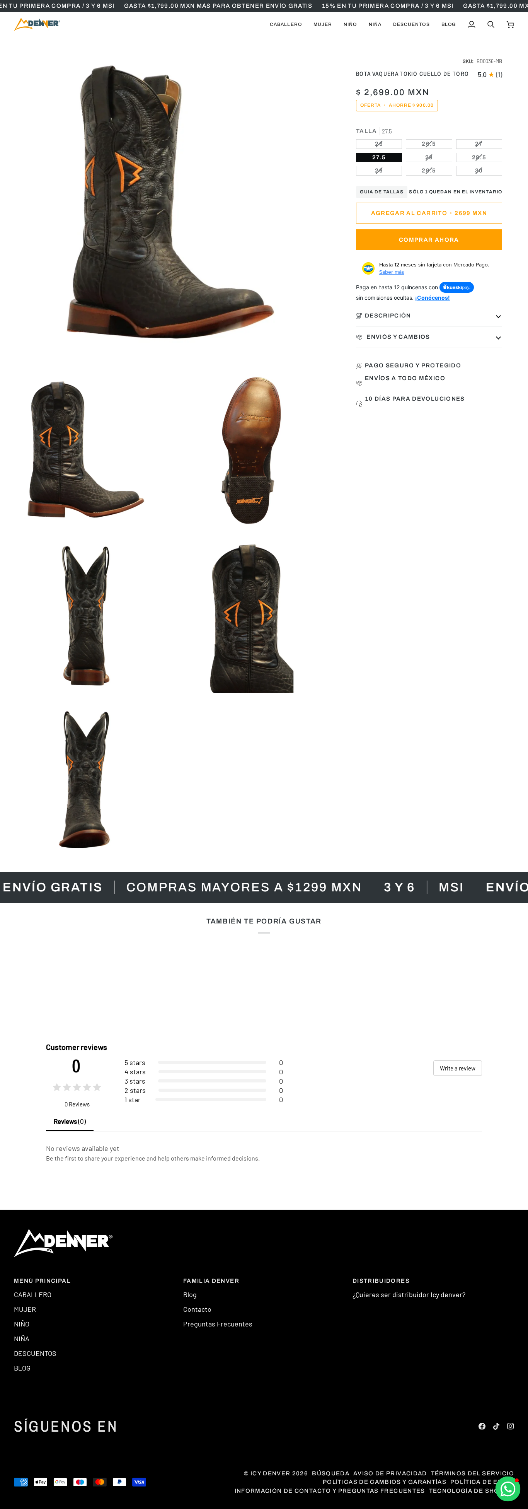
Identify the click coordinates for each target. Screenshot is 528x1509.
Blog (190, 1294)
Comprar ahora (429, 240)
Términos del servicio (472, 1473)
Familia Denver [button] (211, 1281)
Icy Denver (270, 1473)
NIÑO (21, 1324)
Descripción (388, 315)
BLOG (22, 1368)
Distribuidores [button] (381, 1281)
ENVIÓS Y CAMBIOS (397, 337)
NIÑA (21, 1338)
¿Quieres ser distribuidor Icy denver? (409, 1294)
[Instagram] (510, 1426)
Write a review (457, 1068)
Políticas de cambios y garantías (384, 1482)
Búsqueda (330, 1473)
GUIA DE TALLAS (382, 192)
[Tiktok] (496, 1426)
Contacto (197, 1309)
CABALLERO (32, 1294)
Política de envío (482, 1482)
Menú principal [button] (42, 1281)
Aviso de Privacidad (390, 1473)
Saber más (391, 272)
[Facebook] (482, 1426)
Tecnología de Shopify (471, 1491)
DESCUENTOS (35, 1353)
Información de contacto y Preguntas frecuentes (330, 1491)
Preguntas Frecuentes (217, 1324)
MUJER (25, 1309)
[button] (286, 24)
